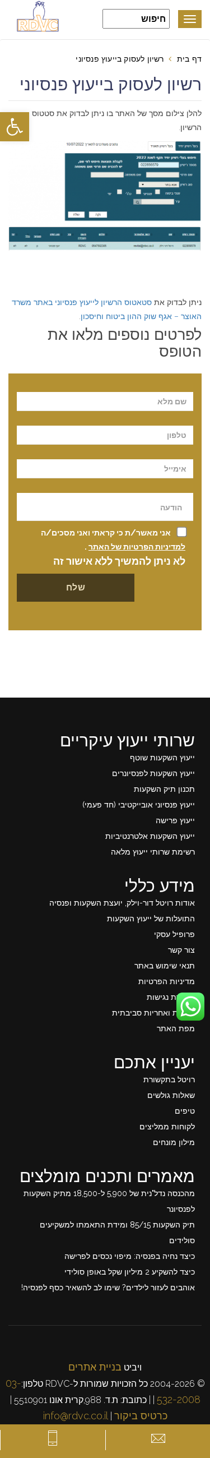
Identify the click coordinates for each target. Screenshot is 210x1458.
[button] (14, 126)
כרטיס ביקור (140, 1416)
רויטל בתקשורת (169, 1079)
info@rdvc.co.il (75, 1416)
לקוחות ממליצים (167, 1126)
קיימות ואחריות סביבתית (153, 1012)
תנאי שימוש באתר (164, 965)
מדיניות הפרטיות (166, 981)
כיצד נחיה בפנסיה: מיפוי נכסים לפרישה (129, 1256)
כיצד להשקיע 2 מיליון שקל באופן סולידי (129, 1271)
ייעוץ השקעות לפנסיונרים (153, 773)
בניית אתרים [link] (95, 1367)
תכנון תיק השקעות (164, 789)
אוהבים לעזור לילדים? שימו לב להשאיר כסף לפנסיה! (108, 1287)
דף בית (189, 58)
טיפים (185, 1110)
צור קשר (181, 949)
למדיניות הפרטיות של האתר (136, 546)
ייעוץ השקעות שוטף (162, 757)
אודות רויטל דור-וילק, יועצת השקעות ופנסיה (122, 902)
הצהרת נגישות (171, 997)
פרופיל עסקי (174, 934)
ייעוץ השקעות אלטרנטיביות (150, 836)
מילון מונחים (174, 1142)
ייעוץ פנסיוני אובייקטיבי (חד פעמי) (138, 804)
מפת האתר (176, 1028)
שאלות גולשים (171, 1095)
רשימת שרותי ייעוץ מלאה (153, 851)
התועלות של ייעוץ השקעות (151, 918)
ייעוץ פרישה (175, 820)
